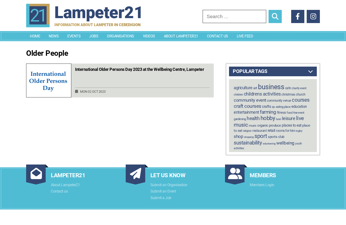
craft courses (247, 106)
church (300, 94)
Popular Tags (250, 71)
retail (271, 130)
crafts (266, 106)
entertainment (246, 112)
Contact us (59, 191)
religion (247, 131)
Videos (149, 36)
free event (298, 112)
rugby (299, 131)
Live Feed (245, 36)
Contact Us (217, 36)
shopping (249, 137)
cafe (288, 88)
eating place (283, 106)
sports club (276, 137)
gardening (240, 119)
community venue (279, 100)
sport (260, 136)
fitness (281, 113)
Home (35, 36)
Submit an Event (163, 191)
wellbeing (285, 143)
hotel (278, 119)
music (253, 125)
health (253, 118)
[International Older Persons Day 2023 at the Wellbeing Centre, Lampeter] (48, 81)
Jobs (93, 36)
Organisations (120, 36)
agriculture (243, 87)
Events (73, 36)
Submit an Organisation (168, 185)
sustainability (248, 143)
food (289, 112)
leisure (288, 118)
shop (238, 136)
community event (250, 100)
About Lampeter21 (181, 36)
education (299, 106)
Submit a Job (160, 198)
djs (273, 106)
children (238, 94)
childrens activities (262, 94)
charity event (299, 88)
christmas (288, 94)
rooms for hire (285, 131)
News (54, 36)
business (271, 87)
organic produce (269, 125)
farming (268, 112)
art (255, 88)
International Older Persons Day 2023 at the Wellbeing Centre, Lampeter (139, 69)
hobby (268, 118)
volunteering (269, 143)
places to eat (292, 125)
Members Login (262, 185)
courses (301, 100)
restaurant (259, 131)
